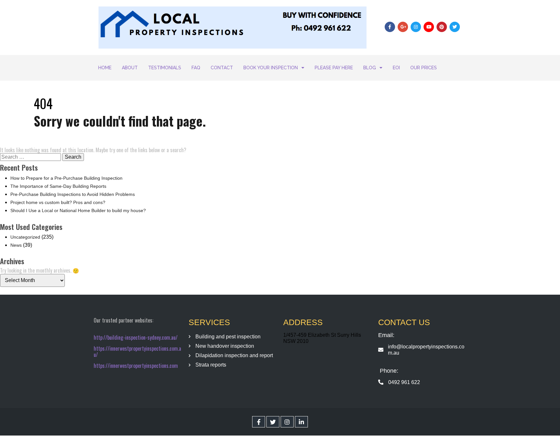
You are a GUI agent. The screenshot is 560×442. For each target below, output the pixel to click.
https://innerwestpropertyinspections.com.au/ (137, 351)
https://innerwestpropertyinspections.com (136, 365)
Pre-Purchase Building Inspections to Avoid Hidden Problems (72, 194)
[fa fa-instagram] (287, 421)
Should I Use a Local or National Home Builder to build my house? (78, 210)
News (16, 245)
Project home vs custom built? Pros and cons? (57, 202)
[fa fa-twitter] (272, 421)
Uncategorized (25, 237)
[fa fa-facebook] (258, 421)
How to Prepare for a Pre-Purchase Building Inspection (66, 178)
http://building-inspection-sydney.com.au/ (136, 337)
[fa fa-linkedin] (301, 421)
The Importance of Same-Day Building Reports (58, 186)
